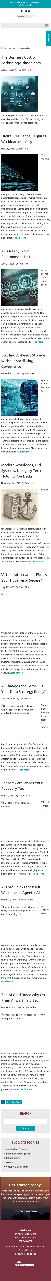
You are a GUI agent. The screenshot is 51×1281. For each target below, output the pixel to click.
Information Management (18, 1153)
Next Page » (16, 1102)
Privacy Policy (25, 1250)
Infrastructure (13, 1158)
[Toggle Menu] (47, 25)
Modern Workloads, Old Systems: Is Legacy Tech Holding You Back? (21, 470)
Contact (48, 38)
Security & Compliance (17, 1166)
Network (10, 1162)
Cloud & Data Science (16, 1149)
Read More (20, 238)
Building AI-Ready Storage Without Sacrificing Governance (23, 360)
